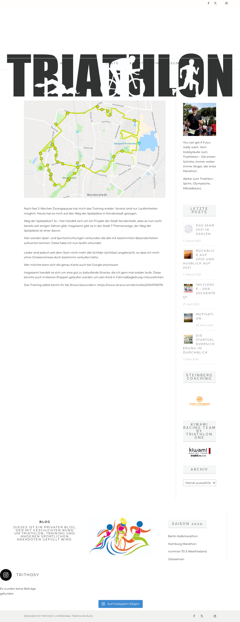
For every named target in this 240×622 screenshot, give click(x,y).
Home (66, 63)
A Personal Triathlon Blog (74, 616)
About (137, 63)
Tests (112, 63)
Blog (89, 63)
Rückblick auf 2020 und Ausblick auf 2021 (199, 259)
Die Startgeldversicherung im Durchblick (199, 344)
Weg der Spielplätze (37, 221)
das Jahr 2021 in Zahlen (205, 230)
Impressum (167, 63)
